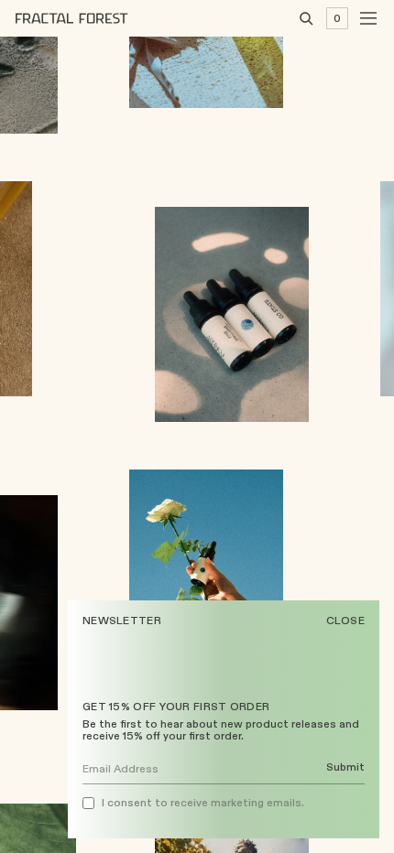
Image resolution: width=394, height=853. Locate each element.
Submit (345, 767)
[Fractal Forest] (86, 18)
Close (346, 620)
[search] (306, 18)
